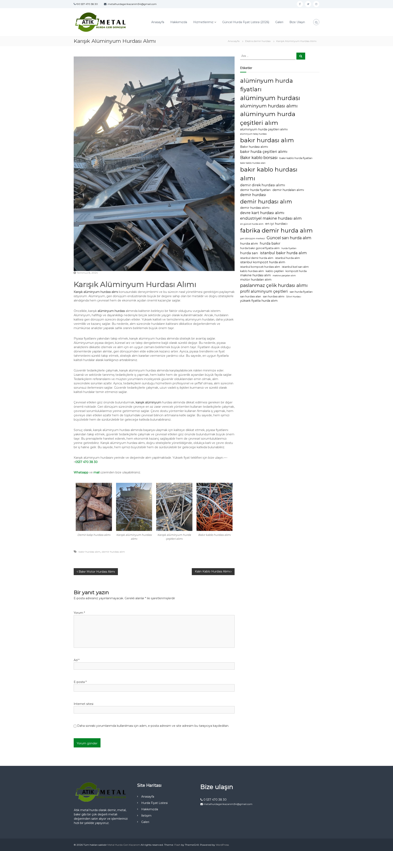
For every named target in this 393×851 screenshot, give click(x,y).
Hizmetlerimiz (203, 22)
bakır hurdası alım (89, 551)
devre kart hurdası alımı (262, 213)
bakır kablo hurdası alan (252, 163)
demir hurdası (253, 195)
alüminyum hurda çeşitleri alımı (264, 129)
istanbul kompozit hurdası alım (260, 266)
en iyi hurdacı (276, 224)
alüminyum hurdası (270, 98)
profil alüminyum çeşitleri (264, 291)
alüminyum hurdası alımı (269, 106)
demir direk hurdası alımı (262, 185)
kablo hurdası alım (252, 271)
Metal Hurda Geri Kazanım (123, 844)
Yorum (79, 613)
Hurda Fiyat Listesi (154, 803)
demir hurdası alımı (254, 208)
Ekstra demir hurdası (258, 41)
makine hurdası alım (255, 275)
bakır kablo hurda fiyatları (295, 158)
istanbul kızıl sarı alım (295, 266)
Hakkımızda (178, 22)
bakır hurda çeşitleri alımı (263, 151)
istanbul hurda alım (287, 258)
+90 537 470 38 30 (87, 4)
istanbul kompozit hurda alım (262, 262)
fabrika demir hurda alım (276, 230)
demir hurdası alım (113, 551)
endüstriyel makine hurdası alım (271, 218)
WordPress (222, 844)
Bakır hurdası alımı (254, 147)
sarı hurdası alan (250, 296)
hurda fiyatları (288, 248)
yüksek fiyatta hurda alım (259, 300)
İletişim (146, 815)
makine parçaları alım (284, 275)
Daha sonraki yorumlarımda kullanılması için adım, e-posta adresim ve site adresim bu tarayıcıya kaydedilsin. (153, 726)
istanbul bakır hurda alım (283, 253)
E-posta (80, 682)
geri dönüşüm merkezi (252, 238)
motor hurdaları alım (255, 279)
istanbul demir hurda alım (256, 258)
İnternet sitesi (83, 704)
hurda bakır (270, 243)
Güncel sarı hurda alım (289, 237)
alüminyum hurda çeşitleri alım (267, 118)
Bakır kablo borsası (259, 157)
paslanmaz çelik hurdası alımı (274, 285)
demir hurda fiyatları (255, 190)
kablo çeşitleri (275, 271)
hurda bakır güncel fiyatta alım (260, 248)
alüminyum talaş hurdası (253, 134)
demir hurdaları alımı (288, 190)
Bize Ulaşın (297, 22)
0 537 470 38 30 (215, 799)
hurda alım (249, 243)
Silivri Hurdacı (293, 296)
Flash (177, 844)
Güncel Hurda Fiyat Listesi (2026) (245, 22)
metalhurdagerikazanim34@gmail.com (132, 4)
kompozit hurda (296, 271)
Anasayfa (157, 22)
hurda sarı (249, 253)
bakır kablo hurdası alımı (268, 174)
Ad (76, 660)
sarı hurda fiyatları (301, 291)
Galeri (279, 22)
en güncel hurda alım (251, 224)
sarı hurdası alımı (273, 296)
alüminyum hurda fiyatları (266, 85)
